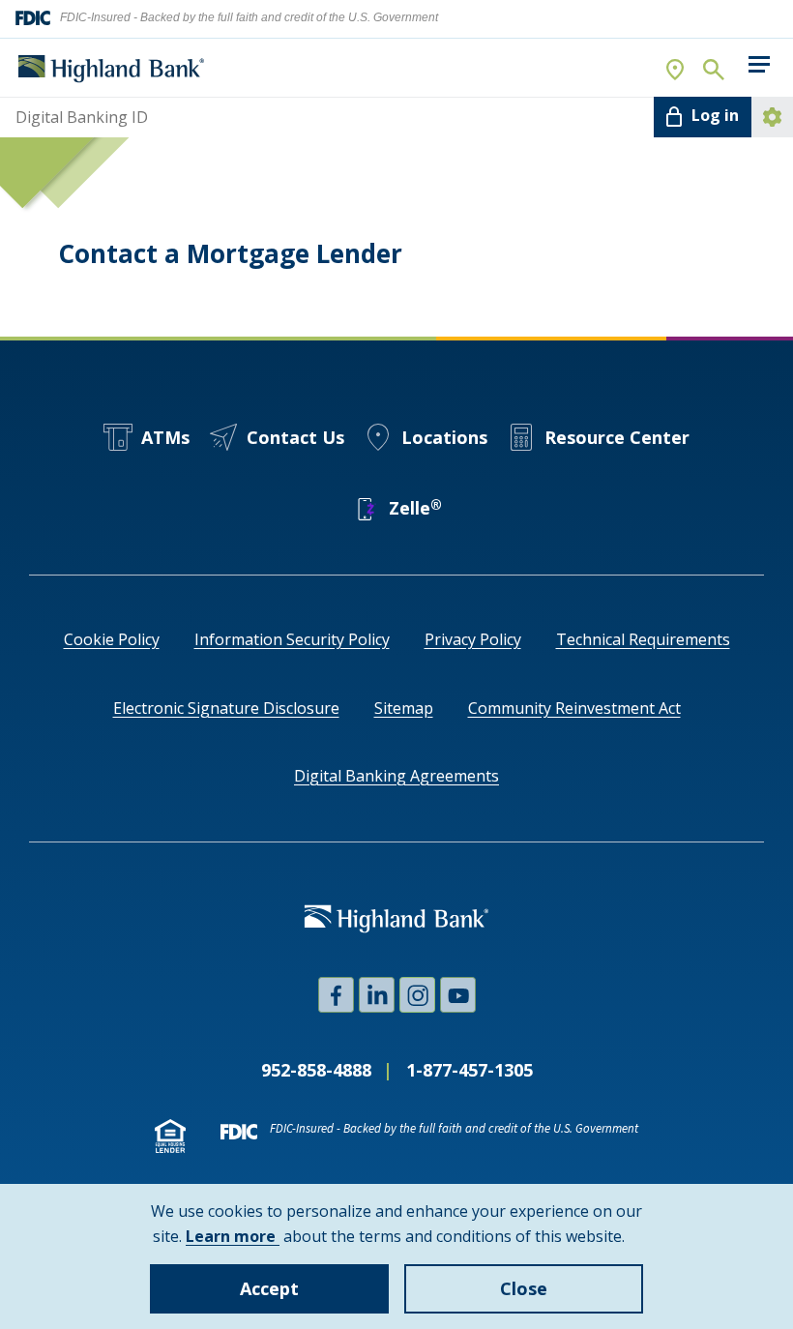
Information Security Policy (292, 639)
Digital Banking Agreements (396, 775)
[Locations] (676, 68)
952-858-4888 (316, 1069)
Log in (715, 115)
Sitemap (403, 708)
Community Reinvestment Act (574, 708)
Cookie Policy (112, 639)
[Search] (712, 68)
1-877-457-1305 (469, 1069)
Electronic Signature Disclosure (226, 708)
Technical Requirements (643, 639)
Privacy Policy (473, 639)
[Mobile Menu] (759, 64)
